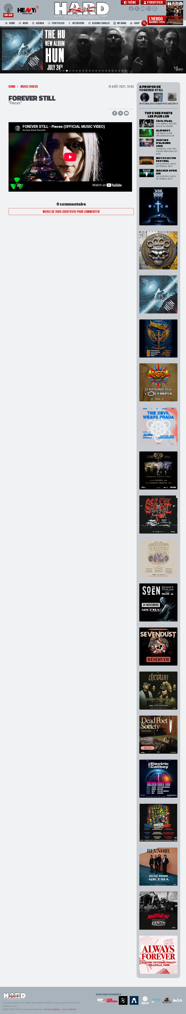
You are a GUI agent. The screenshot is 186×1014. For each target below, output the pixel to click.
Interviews (78, 23)
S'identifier (154, 2)
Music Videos (29, 86)
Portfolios (58, 23)
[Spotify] (154, 8)
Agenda (40, 23)
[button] (130, 2)
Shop (137, 23)
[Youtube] (142, 8)
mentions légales (51, 1009)
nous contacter (69, 1009)
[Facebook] (131, 8)
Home (12, 23)
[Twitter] (137, 8)
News (25, 23)
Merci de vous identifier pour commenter (71, 211)
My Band (121, 23)
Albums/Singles (101, 23)
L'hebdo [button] (157, 19)
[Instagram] (148, 8)
